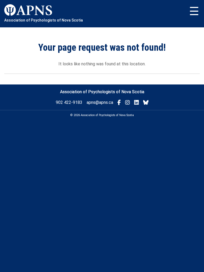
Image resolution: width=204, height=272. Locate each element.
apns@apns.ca (100, 102)
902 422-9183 (69, 102)
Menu (194, 11)
